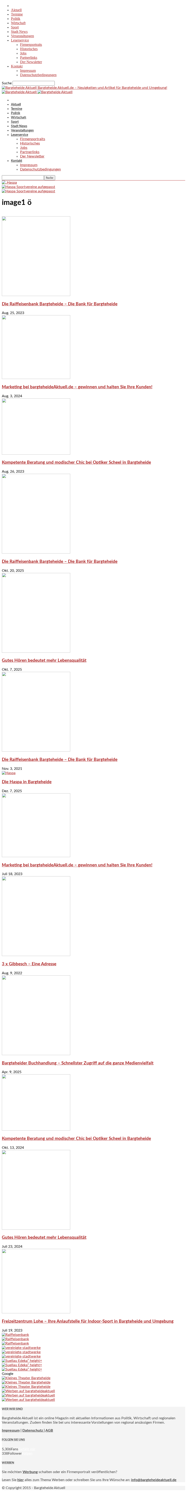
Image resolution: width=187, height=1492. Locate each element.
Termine (17, 14)
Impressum (28, 70)
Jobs (23, 53)
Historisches (29, 49)
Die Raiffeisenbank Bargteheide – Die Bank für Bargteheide (59, 304)
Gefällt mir (26, 1449)
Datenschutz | (33, 1430)
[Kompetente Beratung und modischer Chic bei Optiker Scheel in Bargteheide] (36, 453)
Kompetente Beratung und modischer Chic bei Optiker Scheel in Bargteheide (76, 462)
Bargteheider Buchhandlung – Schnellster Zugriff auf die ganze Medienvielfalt (77, 1063)
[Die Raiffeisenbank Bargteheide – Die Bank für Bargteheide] (36, 295)
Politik (15, 19)
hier (20, 1480)
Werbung (30, 1472)
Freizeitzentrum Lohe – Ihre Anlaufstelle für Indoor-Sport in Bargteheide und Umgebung (88, 1321)
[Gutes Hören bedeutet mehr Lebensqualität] (36, 651)
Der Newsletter (31, 62)
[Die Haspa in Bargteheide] (9, 773)
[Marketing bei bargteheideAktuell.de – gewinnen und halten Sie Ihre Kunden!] (36, 378)
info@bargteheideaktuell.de (154, 1480)
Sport (15, 27)
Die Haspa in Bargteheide (27, 782)
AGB (49, 1430)
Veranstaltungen (22, 36)
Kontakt (17, 66)
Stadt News (19, 31)
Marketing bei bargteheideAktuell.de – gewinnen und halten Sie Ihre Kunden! (77, 387)
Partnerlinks (28, 57)
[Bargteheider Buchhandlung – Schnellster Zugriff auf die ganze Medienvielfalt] (36, 1054)
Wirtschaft (18, 23)
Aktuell (16, 10)
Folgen (27, 1453)
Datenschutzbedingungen (38, 75)
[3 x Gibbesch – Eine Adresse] (36, 955)
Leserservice (20, 40)
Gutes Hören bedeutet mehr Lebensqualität (44, 660)
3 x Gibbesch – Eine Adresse (29, 964)
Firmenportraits (31, 44)
